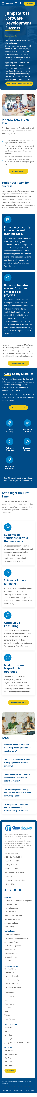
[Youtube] (5, 890)
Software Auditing (11, 923)
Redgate (7, 961)
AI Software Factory (11, 942)
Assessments (9, 993)
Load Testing (9, 927)
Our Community (10, 1054)
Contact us (29, 3)
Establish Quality (12, 976)
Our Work (8, 1058)
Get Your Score (17, 408)
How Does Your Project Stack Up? (18, 83)
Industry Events (10, 1039)
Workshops (8, 1035)
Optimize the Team (13, 987)
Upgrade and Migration (13, 915)
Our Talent (8, 1062)
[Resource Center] (20, 3)
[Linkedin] (15, 890)
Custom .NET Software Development (18, 900)
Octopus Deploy (10, 957)
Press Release (9, 1019)
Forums (7, 1031)
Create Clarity (11, 972)
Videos (7, 1015)
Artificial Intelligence (12, 934)
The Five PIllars (10, 969)
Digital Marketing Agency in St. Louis (18, 1086)
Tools (6, 1011)
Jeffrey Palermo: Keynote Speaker (17, 1042)
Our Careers (9, 1065)
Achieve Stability (12, 980)
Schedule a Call (17, 171)
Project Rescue (10, 912)
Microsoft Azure (10, 953)
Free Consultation (17, 363)
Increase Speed (12, 983)
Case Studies (9, 1004)
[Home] (7, 3)
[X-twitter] (10, 890)
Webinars (8, 1027)
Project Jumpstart (11, 908)
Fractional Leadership (12, 919)
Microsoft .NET (10, 949)
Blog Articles (9, 996)
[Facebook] (20, 890)
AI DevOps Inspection (12, 904)
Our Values (8, 1050)
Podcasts (7, 1008)
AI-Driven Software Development (16, 938)
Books (6, 1000)
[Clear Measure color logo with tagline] (18, 828)
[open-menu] (15, 3)
